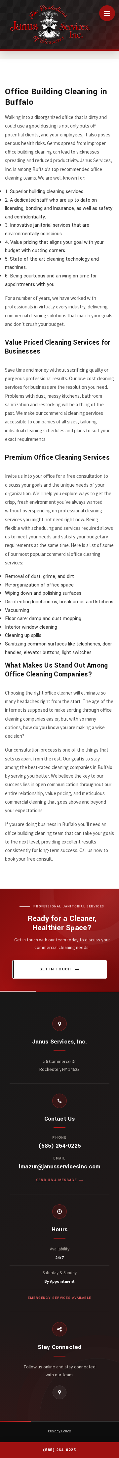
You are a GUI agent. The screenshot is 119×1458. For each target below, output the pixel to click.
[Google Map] (59, 1392)
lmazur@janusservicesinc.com (59, 1167)
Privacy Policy (59, 1430)
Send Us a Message (56, 1180)
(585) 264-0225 (59, 1146)
